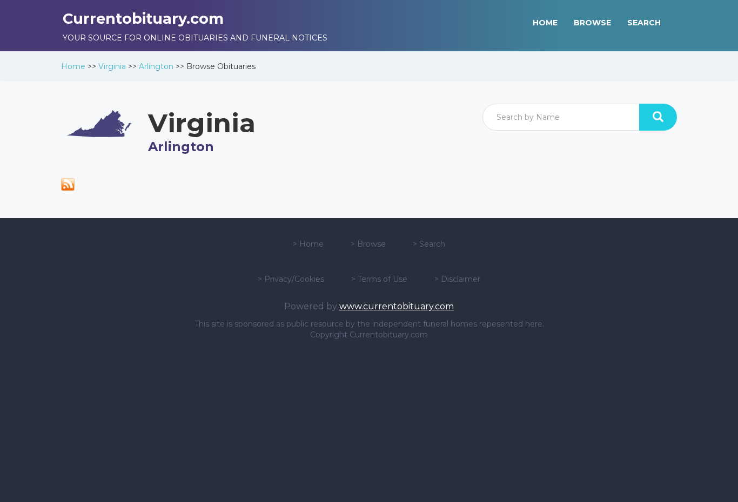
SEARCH (644, 23)
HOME (545, 23)
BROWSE (592, 23)
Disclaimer (460, 279)
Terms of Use (382, 279)
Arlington (156, 66)
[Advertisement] (369, 421)
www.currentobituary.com (396, 306)
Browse (371, 244)
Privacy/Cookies (294, 279)
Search (432, 244)
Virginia (112, 66)
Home (73, 66)
